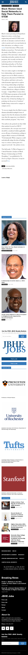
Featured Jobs (6, 367)
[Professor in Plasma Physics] (14, 383)
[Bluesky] (3, 628)
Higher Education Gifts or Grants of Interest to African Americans (18, 525)
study (3, 48)
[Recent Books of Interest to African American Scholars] (6, 516)
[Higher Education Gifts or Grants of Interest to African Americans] (6, 527)
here (8, 161)
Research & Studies (6, 5)
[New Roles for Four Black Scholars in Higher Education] (14, 232)
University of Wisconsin (7, 168)
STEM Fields (16, 5)
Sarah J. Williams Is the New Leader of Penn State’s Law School (14, 582)
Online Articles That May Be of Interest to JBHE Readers (18, 503)
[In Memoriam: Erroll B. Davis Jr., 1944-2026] (14, 266)
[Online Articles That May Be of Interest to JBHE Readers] (6, 505)
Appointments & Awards (7, 250)
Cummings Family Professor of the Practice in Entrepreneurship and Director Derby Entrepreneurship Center (12, 461)
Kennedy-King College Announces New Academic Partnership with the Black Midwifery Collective (18, 538)
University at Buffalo (10, 166)
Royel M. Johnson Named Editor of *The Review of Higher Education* (14, 589)
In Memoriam (4, 284)
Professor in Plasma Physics (8, 397)
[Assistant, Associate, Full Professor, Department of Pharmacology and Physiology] (14, 414)
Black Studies (14, 543)
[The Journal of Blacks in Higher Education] (14, 2)
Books (12, 518)
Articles (12, 507)
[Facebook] (11, 628)
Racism (3, 319)
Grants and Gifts (14, 529)
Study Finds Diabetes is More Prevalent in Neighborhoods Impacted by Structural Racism (14, 316)
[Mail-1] (7, 628)
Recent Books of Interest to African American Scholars (17, 514)
